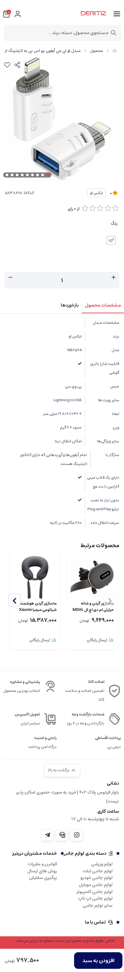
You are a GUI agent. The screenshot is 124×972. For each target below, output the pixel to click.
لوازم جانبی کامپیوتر (94, 892)
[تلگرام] (47, 835)
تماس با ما (95, 922)
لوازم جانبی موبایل (96, 885)
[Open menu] (117, 14)
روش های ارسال (42, 871)
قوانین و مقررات (42, 864)
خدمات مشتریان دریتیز (34, 853)
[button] (14, 600)
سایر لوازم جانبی (98, 905)
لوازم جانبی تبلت (98, 871)
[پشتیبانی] (62, 835)
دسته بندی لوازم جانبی (84, 853)
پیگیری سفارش (43, 877)
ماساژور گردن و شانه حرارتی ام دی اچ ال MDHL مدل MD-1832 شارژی (93, 606)
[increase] (113, 277)
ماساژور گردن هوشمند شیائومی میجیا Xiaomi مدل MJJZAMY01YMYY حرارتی (37, 606)
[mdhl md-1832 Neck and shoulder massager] (92, 577)
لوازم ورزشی (102, 864)
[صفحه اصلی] (114, 50)
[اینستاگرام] (76, 835)
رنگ (114, 223)
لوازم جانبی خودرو (96, 877)
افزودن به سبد (98, 960)
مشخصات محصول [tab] (103, 305)
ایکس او (96, 193)
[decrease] (10, 277)
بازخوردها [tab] (70, 305)
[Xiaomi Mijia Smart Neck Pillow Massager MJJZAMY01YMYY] (35, 577)
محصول (96, 50)
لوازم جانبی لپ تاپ (95, 898)
